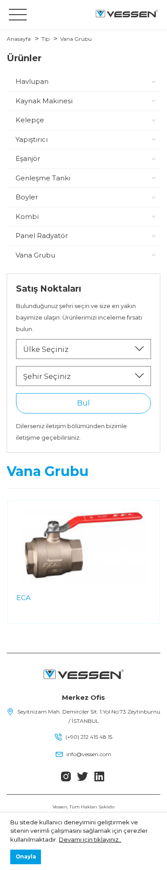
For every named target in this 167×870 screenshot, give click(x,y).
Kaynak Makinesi (44, 101)
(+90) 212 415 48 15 (88, 736)
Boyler (27, 197)
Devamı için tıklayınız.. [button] (90, 839)
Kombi (27, 216)
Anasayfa (19, 38)
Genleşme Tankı (43, 178)
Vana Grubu (76, 38)
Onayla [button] (26, 857)
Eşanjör (28, 158)
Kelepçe (30, 120)
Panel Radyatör (42, 235)
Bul (83, 403)
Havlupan (32, 81)
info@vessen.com (88, 754)
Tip (45, 38)
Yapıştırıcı (32, 139)
